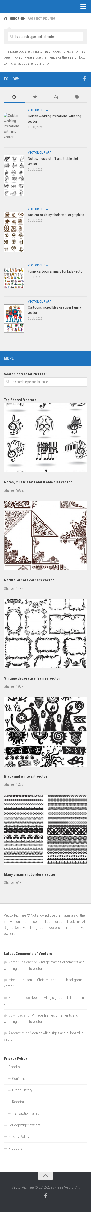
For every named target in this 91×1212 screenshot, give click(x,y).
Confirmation (21, 1078)
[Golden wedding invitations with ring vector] (14, 126)
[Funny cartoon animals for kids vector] (14, 278)
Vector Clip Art (39, 110)
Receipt (18, 1101)
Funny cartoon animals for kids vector (56, 271)
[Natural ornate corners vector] (45, 536)
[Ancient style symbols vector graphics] (14, 232)
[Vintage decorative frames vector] (45, 634)
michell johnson (20, 980)
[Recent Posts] (14, 97)
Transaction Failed (25, 1113)
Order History (22, 1090)
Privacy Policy (18, 1136)
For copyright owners (24, 1125)
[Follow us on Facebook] (84, 78)
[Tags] (76, 97)
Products (15, 1148)
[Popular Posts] (35, 97)
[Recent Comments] (56, 97)
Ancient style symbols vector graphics (56, 215)
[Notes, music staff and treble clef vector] (14, 175)
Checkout (15, 1067)
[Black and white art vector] (45, 732)
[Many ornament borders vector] (45, 830)
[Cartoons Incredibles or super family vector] (14, 318)
